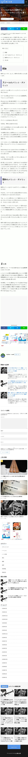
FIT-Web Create (8, 754)
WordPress (14, 754)
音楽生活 (10, 18)
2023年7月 (4, 641)
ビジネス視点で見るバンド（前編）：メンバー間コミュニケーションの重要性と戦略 (20, 720)
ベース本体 (4, 478)
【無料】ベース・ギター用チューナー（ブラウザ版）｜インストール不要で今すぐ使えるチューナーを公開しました (17, 581)
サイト (2, 442)
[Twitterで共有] (10, 28)
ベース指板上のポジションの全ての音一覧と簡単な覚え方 (13, 476)
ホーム (2, 5)
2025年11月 (4, 615)
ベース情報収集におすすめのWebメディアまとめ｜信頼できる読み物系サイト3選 (7, 702)
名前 (2, 430)
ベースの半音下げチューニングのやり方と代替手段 (11, 496)
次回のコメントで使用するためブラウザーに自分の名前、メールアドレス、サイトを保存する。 (14, 449)
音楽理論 (4, 568)
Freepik (19, 754)
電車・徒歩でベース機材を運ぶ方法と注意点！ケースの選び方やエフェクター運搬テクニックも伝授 (17, 394)
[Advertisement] (14, 244)
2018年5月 (4, 677)
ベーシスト (4, 550)
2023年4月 (4, 652)
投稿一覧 (17, 354)
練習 (3, 565)
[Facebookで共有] (4, 28)
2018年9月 (4, 662)
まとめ (5, 60)
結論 (5, 52)
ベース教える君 (18, 753)
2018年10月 (4, 659)
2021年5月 (4, 655)
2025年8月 (4, 623)
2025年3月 (4, 626)
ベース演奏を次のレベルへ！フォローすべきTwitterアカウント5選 (7, 739)
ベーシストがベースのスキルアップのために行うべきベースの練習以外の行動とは (20, 702)
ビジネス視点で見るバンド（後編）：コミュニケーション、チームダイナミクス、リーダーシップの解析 (17, 369)
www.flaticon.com (22, 754)
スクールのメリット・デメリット (12, 55)
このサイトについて (9, 5)
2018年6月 (4, 673)
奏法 (3, 557)
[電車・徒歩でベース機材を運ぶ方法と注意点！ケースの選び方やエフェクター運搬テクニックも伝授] (4, 395)
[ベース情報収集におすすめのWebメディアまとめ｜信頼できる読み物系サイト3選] (4, 383)
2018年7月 (4, 670)
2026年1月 (4, 612)
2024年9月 (4, 637)
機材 (3, 561)
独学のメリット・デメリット (11, 57)
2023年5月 (4, 648)
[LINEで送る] (24, 28)
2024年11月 (4, 633)
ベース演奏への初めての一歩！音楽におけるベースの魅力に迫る (20, 739)
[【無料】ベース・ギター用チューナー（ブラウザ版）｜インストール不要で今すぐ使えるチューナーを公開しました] (4, 582)
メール (2, 436)
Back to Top (14, 747)
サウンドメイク (5, 546)
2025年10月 (4, 619)
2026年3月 (4, 608)
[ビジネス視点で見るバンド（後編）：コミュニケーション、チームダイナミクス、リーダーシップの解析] (4, 370)
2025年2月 (4, 630)
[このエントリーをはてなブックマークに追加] (17, 28)
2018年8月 (4, 666)
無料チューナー (19, 5)
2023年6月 (4, 644)
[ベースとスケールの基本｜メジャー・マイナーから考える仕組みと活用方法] (4, 598)
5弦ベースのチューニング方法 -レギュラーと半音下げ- (12, 516)
